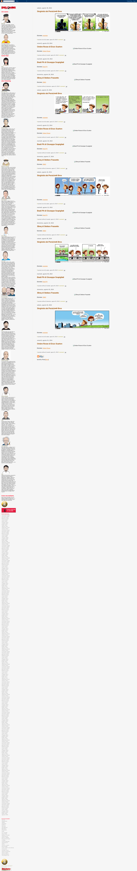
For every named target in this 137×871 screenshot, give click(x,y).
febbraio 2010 (5, 564)
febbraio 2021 (5, 731)
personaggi (4, 846)
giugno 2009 (5, 554)
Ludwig (3, 840)
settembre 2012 (6, 603)
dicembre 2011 (5, 592)
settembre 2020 (6, 725)
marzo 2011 (5, 580)
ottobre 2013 (5, 620)
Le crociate (4, 832)
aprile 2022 (4, 749)
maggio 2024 (5, 780)
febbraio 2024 (5, 776)
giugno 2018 (5, 690)
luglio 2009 (4, 555)
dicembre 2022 (5, 759)
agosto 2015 (5, 647)
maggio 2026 (5, 811)
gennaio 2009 (5, 548)
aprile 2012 (4, 597)
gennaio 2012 (5, 593)
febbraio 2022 (5, 746)
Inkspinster (4, 821)
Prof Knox (4, 830)
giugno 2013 (5, 615)
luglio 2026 (4, 813)
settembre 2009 (6, 558)
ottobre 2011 (5, 589)
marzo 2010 (5, 565)
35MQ (44, 82)
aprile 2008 (4, 536)
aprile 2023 (4, 764)
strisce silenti (5, 852)
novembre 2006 (6, 515)
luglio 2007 (4, 525)
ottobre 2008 (5, 544)
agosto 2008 (5, 541)
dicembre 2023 (5, 774)
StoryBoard (4, 827)
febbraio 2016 (5, 655)
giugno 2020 (5, 721)
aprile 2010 (4, 566)
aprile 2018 (4, 688)
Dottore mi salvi (6, 835)
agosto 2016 (5, 663)
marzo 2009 (5, 550)
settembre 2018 (6, 694)
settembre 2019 (6, 709)
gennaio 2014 (5, 623)
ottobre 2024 (5, 787)
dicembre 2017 (5, 683)
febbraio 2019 (5, 701)
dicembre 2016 (5, 668)
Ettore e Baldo (5, 837)
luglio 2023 (4, 768)
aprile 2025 (4, 794)
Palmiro (4, 825)
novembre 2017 (6, 682)
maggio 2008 (5, 537)
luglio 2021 (4, 737)
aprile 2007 (4, 521)
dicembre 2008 (5, 546)
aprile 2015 (4, 642)
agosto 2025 (5, 799)
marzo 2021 (5, 732)
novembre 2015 (6, 651)
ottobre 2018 (5, 695)
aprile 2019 (4, 703)
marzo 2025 (5, 793)
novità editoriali (5, 841)
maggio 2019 (5, 704)
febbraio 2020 (5, 716)
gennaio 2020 (5, 714)
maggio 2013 (5, 613)
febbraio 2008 (5, 534)
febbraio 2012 (5, 594)
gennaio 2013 (5, 608)
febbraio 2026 (5, 807)
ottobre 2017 (5, 680)
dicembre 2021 (5, 744)
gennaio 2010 (5, 563)
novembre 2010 (6, 575)
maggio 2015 (5, 644)
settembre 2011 (6, 588)
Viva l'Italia (4, 833)
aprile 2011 (4, 582)
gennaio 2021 (5, 730)
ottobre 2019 (5, 711)
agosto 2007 (5, 526)
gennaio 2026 (5, 806)
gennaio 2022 (5, 745)
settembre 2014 (6, 634)
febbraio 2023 (5, 761)
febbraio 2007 (5, 518)
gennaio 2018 (5, 684)
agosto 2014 (5, 632)
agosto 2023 (5, 769)
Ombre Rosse (46, 51)
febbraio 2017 (5, 670)
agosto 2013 (5, 617)
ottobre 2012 (5, 604)
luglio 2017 (4, 677)
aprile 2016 (4, 658)
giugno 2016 (5, 660)
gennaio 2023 (5, 760)
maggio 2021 (5, 735)
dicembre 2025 (5, 804)
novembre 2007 (6, 530)
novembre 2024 (6, 788)
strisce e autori (5, 845)
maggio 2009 (5, 553)
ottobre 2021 (5, 741)
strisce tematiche (6, 851)
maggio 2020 (5, 720)
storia (3, 844)
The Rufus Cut (5, 855)
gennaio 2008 (5, 532)
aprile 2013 (4, 612)
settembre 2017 (6, 679)
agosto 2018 (5, 693)
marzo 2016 (5, 656)
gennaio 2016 (5, 654)
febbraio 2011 (5, 579)
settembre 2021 (6, 740)
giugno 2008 (5, 539)
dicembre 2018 (5, 698)
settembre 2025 (6, 800)
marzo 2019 (5, 702)
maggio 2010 (5, 568)
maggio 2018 (5, 689)
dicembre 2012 (5, 607)
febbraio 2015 (5, 640)
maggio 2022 (5, 750)
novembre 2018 (6, 697)
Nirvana (4, 826)
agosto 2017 (5, 678)
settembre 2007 (6, 527)
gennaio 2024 (5, 775)
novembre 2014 (6, 636)
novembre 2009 (6, 560)
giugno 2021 (5, 736)
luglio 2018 (4, 692)
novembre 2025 (6, 803)
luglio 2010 (4, 570)
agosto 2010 (5, 572)
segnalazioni (5, 842)
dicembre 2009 (5, 561)
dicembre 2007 (5, 531)
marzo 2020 (5, 717)
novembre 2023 (6, 773)
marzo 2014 (5, 626)
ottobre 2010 (5, 574)
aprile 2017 (4, 673)
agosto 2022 (5, 754)
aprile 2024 (4, 779)
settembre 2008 (6, 542)
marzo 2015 (5, 641)
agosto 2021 (5, 738)
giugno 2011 (5, 584)
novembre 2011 (6, 591)
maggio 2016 (5, 659)
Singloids (4, 823)
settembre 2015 (6, 649)
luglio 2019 (4, 707)
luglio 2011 (4, 585)
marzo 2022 (5, 747)
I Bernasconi (5, 836)
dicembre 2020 (5, 728)
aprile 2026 (4, 809)
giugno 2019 (5, 706)
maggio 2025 (5, 795)
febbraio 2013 (5, 609)
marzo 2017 (5, 671)
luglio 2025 (4, 798)
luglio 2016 (4, 661)
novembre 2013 (6, 621)
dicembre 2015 (5, 652)
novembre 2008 (6, 545)
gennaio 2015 (5, 639)
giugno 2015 (5, 645)
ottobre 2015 (5, 650)
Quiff (3, 831)
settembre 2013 (6, 618)
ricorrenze (4, 849)
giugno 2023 (5, 766)
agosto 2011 (5, 587)
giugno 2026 (5, 812)
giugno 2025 (5, 797)
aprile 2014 (4, 627)
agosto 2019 (5, 708)
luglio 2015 (4, 646)
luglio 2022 (4, 752)
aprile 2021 (4, 733)
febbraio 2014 (5, 625)
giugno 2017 (5, 675)
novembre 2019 (6, 712)
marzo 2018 (5, 687)
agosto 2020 (5, 723)
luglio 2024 (4, 783)
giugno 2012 (5, 599)
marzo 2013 (5, 611)
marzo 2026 (5, 808)
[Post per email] (64, 39)
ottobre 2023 (5, 771)
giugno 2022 (5, 751)
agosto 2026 (5, 814)
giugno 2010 (5, 569)
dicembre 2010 (5, 577)
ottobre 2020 (5, 726)
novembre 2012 (6, 606)
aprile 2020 (4, 718)
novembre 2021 (6, 742)
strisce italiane (5, 854)
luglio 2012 (4, 601)
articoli (3, 819)
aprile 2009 (4, 551)
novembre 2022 (6, 757)
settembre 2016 (6, 664)
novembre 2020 (6, 727)
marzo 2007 (5, 520)
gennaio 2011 (5, 578)
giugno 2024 (5, 781)
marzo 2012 (5, 596)
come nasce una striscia (8, 847)
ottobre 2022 (5, 756)
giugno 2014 (5, 630)
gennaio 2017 (5, 669)
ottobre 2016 (5, 665)
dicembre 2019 (5, 713)
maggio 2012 (5, 598)
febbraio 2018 (5, 685)
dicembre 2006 (5, 516)
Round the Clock (6, 838)
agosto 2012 (5, 602)
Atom (46, 359)
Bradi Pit (45, 66)
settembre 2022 (6, 755)
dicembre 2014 (5, 637)
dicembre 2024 (5, 789)
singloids (45, 35)
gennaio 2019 (5, 699)
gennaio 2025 (5, 790)
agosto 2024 (5, 784)
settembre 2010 (6, 573)
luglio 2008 (4, 540)
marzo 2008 (5, 535)
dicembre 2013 (5, 622)
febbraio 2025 (5, 792)
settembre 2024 (6, 785)
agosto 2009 (5, 556)
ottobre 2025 (5, 802)
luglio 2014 (4, 631)
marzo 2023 (5, 763)
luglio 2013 (4, 616)
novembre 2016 (6, 666)
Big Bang (4, 828)
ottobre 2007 (5, 529)
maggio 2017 (5, 674)
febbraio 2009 (5, 549)
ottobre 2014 (5, 635)
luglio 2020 (4, 722)
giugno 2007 (5, 523)
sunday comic (5, 850)
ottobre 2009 (5, 559)
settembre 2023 (6, 770)
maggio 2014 (5, 628)
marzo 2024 (5, 778)
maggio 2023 (5, 765)
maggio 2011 (5, 583)
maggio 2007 (5, 522)
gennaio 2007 (5, 517)
